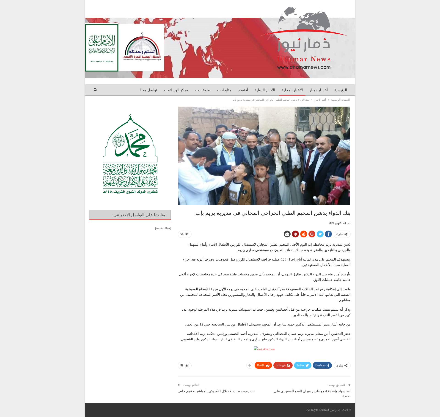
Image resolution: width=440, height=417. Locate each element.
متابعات (225, 90)
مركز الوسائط (177, 90)
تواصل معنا (148, 90)
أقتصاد (243, 90)
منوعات (204, 90)
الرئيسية (340, 90)
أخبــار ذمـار (318, 90)
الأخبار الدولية (265, 90)
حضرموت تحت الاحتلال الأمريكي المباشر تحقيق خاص (216, 391)
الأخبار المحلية (292, 90)
